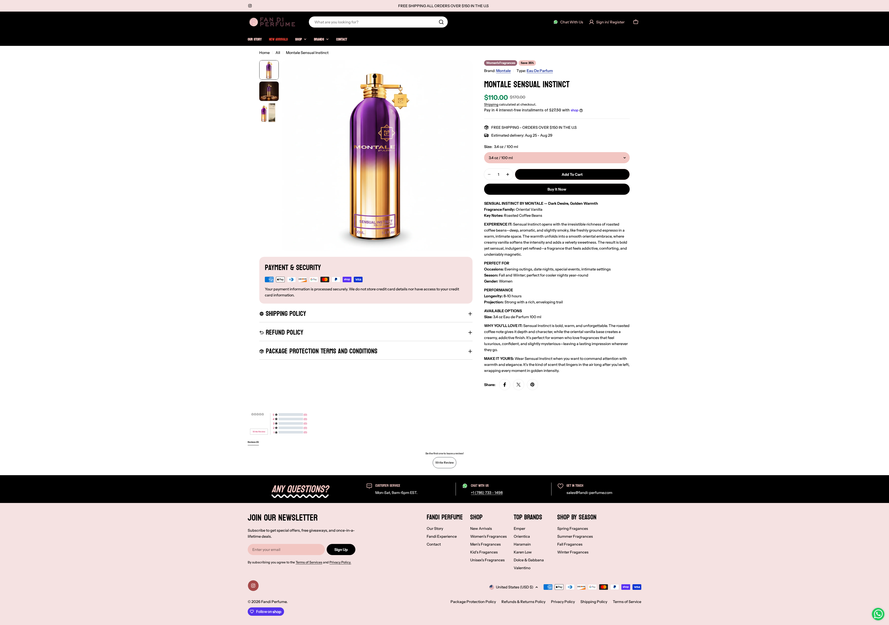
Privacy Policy (563, 601)
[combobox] (378, 22)
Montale (503, 70)
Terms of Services (309, 562)
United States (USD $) (514, 587)
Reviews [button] (253, 442)
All (277, 52)
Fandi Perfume (274, 601)
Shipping (491, 104)
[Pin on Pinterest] (532, 384)
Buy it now (557, 189)
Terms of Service (627, 601)
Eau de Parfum (540, 70)
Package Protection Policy (473, 601)
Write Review (444, 462)
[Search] (441, 22)
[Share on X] (518, 384)
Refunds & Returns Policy (523, 601)
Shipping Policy (593, 601)
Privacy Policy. (340, 562)
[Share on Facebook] (504, 384)
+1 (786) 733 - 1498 (487, 492)
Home (264, 52)
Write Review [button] (259, 431)
